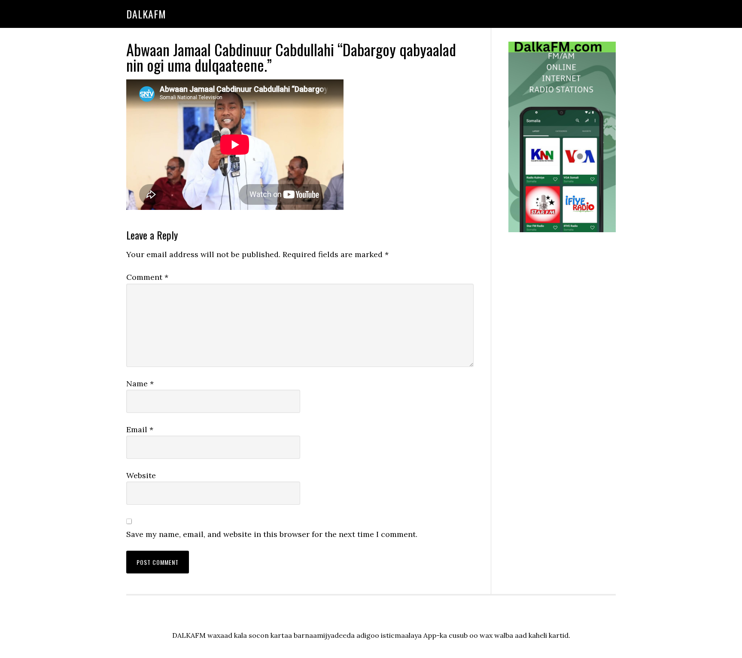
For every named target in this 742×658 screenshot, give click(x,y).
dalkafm (146, 13)
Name (140, 383)
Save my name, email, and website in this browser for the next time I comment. (271, 534)
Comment (147, 277)
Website (141, 475)
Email (139, 429)
